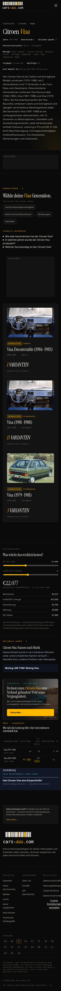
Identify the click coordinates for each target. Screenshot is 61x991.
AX (39, 63)
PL (12, 947)
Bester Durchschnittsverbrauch (18, 214)
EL (52, 947)
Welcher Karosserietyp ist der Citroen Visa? (28, 246)
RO (12, 941)
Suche (6, 899)
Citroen (22, 24)
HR (52, 941)
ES (32, 941)
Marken (6, 894)
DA (12, 953)
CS (19, 947)
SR (46, 941)
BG (5, 953)
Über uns (26, 880)
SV (46, 947)
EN (5, 941)
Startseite (8, 24)
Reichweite (9, 221)
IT (39, 941)
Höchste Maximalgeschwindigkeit (19, 207)
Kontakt (26, 885)
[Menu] (56, 5)
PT (5, 947)
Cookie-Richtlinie (51, 890)
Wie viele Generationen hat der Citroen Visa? (29, 236)
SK (26, 947)
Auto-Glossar (9, 912)
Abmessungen (44, 214)
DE (19, 941)
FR (26, 941)
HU (32, 947)
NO (39, 947)
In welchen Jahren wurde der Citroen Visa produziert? (26, 241)
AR (19, 953)
